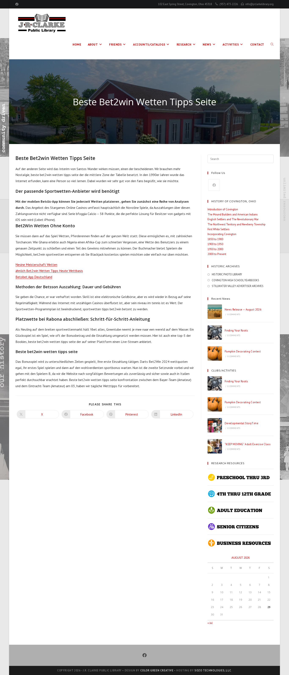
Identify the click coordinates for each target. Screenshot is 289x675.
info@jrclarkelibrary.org (259, 4)
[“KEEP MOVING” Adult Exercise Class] (215, 446)
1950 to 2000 (215, 249)
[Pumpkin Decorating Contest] (215, 353)
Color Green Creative (156, 670)
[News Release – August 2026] (215, 311)
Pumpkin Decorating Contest (243, 351)
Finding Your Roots (236, 330)
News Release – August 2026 (243, 309)
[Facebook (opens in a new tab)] (17, 4)
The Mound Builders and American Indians (233, 214)
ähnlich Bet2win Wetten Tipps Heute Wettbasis (49, 271)
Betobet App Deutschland (33, 277)
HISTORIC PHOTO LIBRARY (227, 274)
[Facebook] (214, 185)
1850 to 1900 (215, 239)
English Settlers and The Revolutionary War (233, 219)
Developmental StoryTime (241, 423)
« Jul (210, 623)
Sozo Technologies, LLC (212, 670)
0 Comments (233, 314)
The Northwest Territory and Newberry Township (237, 224)
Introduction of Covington (223, 209)
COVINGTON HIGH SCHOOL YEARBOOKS (235, 280)
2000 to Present (217, 254)
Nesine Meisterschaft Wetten (36, 264)
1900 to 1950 (215, 244)
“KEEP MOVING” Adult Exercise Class (248, 444)
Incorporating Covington (222, 234)
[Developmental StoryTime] (215, 425)
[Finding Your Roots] (215, 332)
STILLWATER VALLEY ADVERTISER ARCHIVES (237, 286)
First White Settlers (219, 229)
